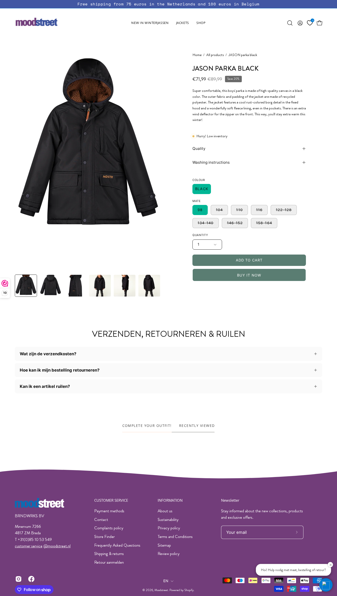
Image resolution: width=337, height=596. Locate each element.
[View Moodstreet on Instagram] (18, 579)
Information (170, 500)
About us (165, 511)
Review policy (169, 553)
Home (197, 55)
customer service (28, 546)
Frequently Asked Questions (117, 545)
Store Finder (104, 536)
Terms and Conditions (175, 536)
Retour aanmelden (109, 562)
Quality (198, 148)
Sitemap (164, 545)
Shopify (189, 590)
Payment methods (109, 511)
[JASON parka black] (26, 286)
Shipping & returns (109, 553)
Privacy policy (169, 528)
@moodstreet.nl (57, 546)
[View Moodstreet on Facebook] (31, 579)
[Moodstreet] (45, 23)
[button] (182, 23)
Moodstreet (161, 590)
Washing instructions (211, 162)
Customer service (111, 500)
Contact (101, 519)
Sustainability (168, 519)
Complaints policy (108, 528)
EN (165, 581)
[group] (168, 4)
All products (215, 55)
